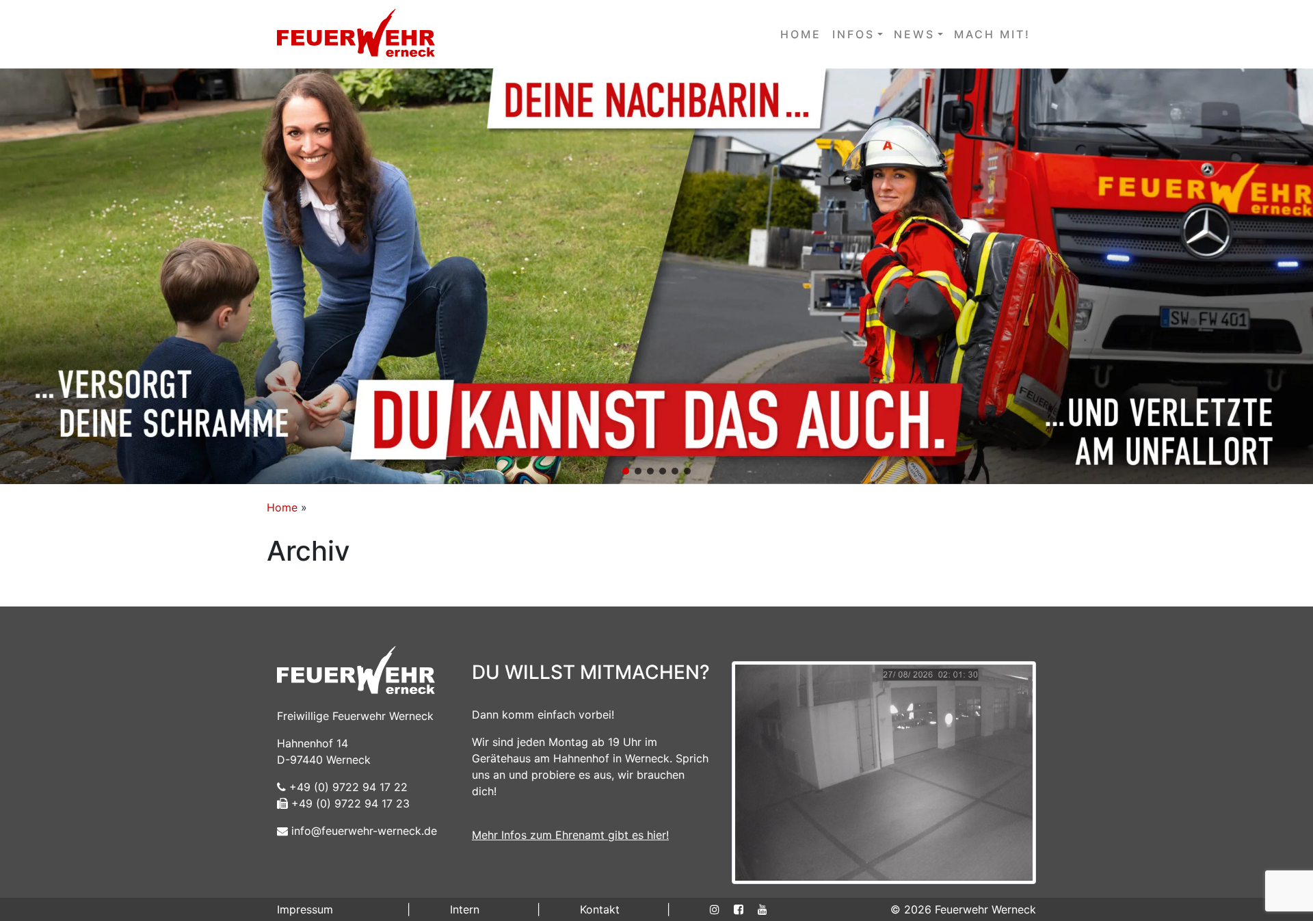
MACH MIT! (992, 34)
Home (282, 507)
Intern (464, 909)
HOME (800, 34)
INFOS (853, 34)
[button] (656, 276)
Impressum (305, 909)
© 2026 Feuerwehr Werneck (963, 909)
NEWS (914, 34)
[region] (656, 276)
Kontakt (600, 909)
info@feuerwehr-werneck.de (362, 831)
